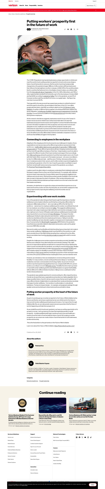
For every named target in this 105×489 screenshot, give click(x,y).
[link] (69, 10)
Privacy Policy (34, 481)
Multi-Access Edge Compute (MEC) (61, 440)
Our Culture (55, 457)
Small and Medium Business (14, 449)
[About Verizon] (12, 5)
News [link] (13, 14)
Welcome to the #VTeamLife (59, 451)
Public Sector (11, 459)
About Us (10, 1)
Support (94, 1)
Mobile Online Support (35, 437)
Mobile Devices (11, 443)
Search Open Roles (57, 460)
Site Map (67, 481)
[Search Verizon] (91, 5)
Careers (16, 1)
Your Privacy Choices (43, 481)
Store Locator (33, 449)
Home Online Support (35, 440)
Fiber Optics (56, 437)
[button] (95, 10)
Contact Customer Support (36, 443)
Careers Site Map (57, 463)
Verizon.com (11, 437)
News (26, 5)
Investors (40, 5)
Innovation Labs (34, 470)
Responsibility (33, 5)
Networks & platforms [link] (20, 14)
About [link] (9, 14)
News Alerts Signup (34, 459)
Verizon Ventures (34, 473)
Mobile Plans (11, 440)
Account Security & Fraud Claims (37, 453)
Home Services (11, 446)
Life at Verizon (56, 454)
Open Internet (61, 481)
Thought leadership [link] (30, 14)
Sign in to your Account (35, 446)
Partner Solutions (12, 462)
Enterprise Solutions (12, 453)
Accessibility (33, 456)
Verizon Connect (11, 456)
